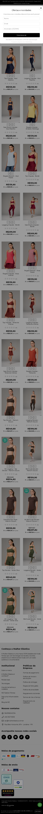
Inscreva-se (21, 35)
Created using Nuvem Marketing (21, 42)
